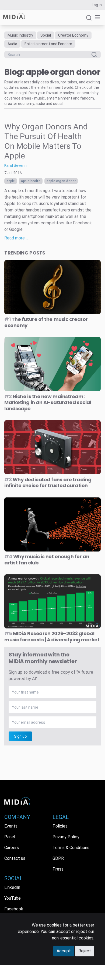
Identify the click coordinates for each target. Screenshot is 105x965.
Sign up (20, 736)
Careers (11, 847)
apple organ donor (61, 181)
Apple (10, 181)
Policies (60, 826)
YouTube (12, 898)
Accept (64, 950)
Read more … (16, 238)
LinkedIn (12, 887)
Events (11, 826)
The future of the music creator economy (46, 322)
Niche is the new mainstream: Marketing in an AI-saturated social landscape (47, 402)
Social (45, 35)
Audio (12, 44)
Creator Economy (73, 35)
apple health (30, 181)
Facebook (13, 908)
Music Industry (20, 35)
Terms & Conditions (70, 847)
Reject (84, 950)
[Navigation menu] (96, 17)
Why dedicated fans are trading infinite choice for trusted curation (47, 482)
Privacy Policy (65, 836)
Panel (9, 836)
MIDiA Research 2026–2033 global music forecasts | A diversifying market (51, 636)
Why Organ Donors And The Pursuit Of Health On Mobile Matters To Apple (46, 141)
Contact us (14, 858)
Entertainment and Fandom (48, 44)
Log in (97, 5)
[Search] (89, 20)
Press (58, 869)
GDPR (58, 858)
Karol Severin (15, 165)
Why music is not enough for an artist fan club (46, 559)
